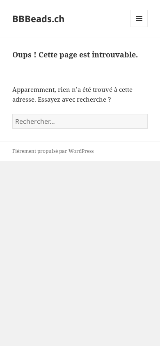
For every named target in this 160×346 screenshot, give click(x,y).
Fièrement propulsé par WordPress (53, 151)
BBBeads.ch (38, 18)
